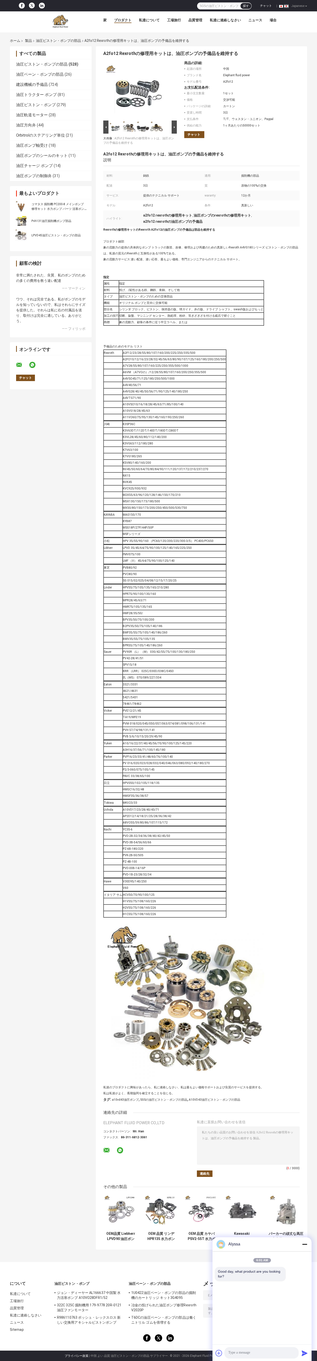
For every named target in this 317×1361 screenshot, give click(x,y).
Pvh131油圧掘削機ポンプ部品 (51, 221)
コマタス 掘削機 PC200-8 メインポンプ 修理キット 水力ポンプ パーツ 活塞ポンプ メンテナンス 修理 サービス (59, 208)
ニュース (255, 20)
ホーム (15, 41)
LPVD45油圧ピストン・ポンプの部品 (56, 235)
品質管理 (195, 20)
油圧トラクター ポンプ (36, 94)
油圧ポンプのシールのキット (42, 155)
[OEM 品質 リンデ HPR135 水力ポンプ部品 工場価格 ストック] (161, 1211)
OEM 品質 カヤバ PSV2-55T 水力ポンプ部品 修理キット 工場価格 (201, 1236)
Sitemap (17, 1330)
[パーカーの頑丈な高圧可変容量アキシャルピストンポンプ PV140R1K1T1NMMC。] (286, 1211)
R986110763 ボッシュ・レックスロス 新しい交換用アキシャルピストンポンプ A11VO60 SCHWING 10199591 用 (89, 1320)
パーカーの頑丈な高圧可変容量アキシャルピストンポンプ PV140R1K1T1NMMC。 (286, 1236)
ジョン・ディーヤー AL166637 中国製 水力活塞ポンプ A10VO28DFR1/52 (89, 1295)
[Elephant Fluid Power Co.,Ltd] (60, 21)
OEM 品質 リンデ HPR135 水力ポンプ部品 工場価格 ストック (161, 1236)
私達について (149, 20)
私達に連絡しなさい (225, 20)
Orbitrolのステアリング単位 (40, 135)
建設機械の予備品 (32, 84)
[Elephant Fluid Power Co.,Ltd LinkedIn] (41, 5)
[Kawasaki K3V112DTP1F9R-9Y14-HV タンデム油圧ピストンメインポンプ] (241, 1211)
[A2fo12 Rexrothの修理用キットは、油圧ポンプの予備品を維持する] (138, 90)
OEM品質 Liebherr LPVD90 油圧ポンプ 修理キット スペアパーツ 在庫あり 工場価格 (120, 1236)
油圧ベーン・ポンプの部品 (40, 74)
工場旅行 (174, 20)
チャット (266, 5)
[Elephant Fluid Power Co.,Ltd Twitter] (32, 5)
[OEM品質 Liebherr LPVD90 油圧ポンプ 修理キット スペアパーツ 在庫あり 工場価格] (120, 1211)
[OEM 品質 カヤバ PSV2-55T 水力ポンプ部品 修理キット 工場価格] (201, 1211)
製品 (28, 41)
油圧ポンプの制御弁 (34, 175)
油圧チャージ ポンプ (34, 165)
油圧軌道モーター (32, 115)
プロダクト (123, 20)
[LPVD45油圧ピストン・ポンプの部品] (21, 235)
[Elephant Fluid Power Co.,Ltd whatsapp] (35, 365)
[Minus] (305, 1244)
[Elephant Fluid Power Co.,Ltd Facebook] (21, 5)
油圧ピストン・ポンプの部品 (58, 41)
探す (246, 6)
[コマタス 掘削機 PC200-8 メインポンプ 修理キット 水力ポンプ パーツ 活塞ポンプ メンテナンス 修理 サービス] (21, 206)
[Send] (305, 1353)
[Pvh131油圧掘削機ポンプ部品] (21, 221)
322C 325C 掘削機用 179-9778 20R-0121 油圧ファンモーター (89, 1307)
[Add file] (218, 1353)
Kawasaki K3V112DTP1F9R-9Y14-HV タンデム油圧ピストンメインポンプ (241, 1236)
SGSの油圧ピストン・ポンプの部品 (163, 1099)
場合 (273, 20)
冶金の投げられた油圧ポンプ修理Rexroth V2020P (163, 1307)
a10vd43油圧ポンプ (125, 1099)
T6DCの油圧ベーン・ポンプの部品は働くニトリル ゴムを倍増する (163, 1319)
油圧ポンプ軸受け (32, 145)
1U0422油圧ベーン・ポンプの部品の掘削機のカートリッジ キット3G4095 (163, 1295)
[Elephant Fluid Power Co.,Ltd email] (22, 365)
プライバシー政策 (76, 1356)
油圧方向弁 (26, 125)
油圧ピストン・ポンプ (36, 104)
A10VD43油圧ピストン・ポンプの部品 (214, 1099)
